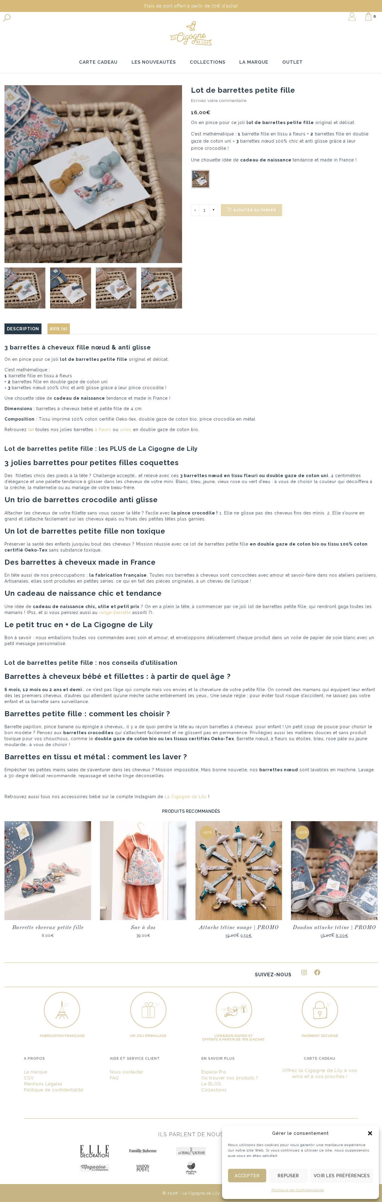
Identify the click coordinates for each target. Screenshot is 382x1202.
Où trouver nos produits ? (229, 1078)
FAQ (114, 1078)
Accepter (247, 1175)
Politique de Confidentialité (298, 1190)
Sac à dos (143, 927)
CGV (29, 1078)
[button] (370, 1133)
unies (126, 429)
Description (23, 328)
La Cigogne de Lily (186, 796)
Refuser (288, 1175)
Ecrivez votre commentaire (219, 100)
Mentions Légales (43, 1084)
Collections (214, 1090)
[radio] (201, 179)
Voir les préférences (342, 1175)
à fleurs (103, 429)
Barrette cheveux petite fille (48, 927)
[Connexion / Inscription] (352, 16)
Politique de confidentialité (53, 1090)
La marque (35, 1072)
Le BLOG (211, 1084)
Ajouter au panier (254, 210)
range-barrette (115, 612)
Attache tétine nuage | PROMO (239, 927)
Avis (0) (58, 328)
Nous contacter (127, 1072)
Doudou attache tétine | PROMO (334, 927)
